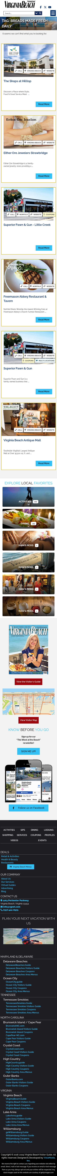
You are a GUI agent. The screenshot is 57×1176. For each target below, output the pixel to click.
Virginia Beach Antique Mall (22, 440)
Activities (25, 501)
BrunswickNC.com (15, 1026)
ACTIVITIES (9, 830)
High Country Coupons (17, 1069)
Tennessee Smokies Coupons (21, 1009)
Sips (23, 830)
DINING (34, 830)
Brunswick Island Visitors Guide (22, 1029)
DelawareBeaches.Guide (18, 965)
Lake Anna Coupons (16, 1122)
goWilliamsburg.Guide (17, 1132)
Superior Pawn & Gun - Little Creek (27, 224)
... (28, 94)
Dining (25, 523)
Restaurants (7, 862)
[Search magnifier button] (40, 13)
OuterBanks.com (14, 1079)
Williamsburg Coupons (17, 1138)
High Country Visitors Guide (20, 1066)
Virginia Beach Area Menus (19, 1108)
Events (42, 840)
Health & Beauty (9, 859)
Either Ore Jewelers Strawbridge (26, 153)
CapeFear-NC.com (15, 1035)
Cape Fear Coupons (16, 1041)
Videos (14, 840)
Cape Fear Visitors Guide (18, 1038)
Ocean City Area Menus (18, 991)
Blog (3, 891)
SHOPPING (7, 835)
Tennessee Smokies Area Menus (22, 1012)
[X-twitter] (45, 7)
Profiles (50, 835)
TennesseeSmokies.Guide (19, 1003)
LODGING (49, 830)
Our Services (7, 882)
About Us (6, 878)
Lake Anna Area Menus (17, 1125)
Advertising (7, 888)
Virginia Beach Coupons (18, 1105)
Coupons (36, 835)
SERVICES (22, 835)
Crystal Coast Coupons (17, 1055)
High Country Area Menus (19, 1072)
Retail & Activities (10, 856)
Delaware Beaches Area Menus (22, 974)
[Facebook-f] (40, 7)
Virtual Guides (8, 885)
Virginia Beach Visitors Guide (20, 1102)
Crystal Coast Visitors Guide (20, 1052)
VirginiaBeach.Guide (16, 1099)
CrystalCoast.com (15, 1049)
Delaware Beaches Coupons (20, 971)
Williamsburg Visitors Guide (20, 1135)
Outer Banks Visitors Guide (19, 1082)
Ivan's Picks (26, 545)
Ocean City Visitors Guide (19, 985)
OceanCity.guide (14, 982)
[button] (53, 13)
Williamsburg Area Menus (19, 1142)
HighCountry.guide (15, 1062)
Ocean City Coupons (16, 988)
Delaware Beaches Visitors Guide (23, 968)
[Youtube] (49, 7)
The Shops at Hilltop (17, 81)
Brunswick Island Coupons (19, 1032)
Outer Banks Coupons (17, 1085)
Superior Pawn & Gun (18, 368)
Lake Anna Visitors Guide (18, 1118)
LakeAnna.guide (14, 1115)
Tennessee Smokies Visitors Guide (23, 1006)
